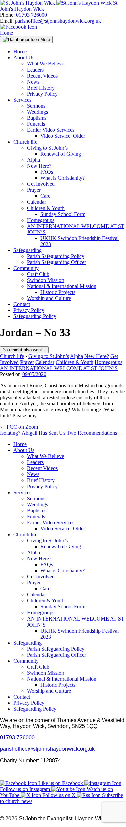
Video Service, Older (62, 136)
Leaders (35, 70)
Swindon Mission (45, 280)
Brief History (41, 88)
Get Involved (41, 184)
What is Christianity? (62, 178)
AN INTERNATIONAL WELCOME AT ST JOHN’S (59, 368)
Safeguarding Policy (34, 316)
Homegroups (40, 220)
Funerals (36, 124)
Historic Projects (57, 292)
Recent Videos (42, 76)
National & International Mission (61, 286)
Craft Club (38, 274)
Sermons (36, 106)
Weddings (37, 112)
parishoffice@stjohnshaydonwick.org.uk (58, 21)
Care (45, 196)
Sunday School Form (62, 214)
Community (26, 268)
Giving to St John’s (47, 148)
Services (22, 100)
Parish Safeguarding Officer (56, 262)
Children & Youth (46, 208)
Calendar (36, 202)
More (44, 39)
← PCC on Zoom (19, 427)
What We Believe (45, 63)
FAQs (46, 172)
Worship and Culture (49, 298)
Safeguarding (27, 250)
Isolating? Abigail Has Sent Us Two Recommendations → (62, 433)
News (33, 82)
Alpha (33, 160)
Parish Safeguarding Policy (55, 256)
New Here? (39, 166)
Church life (25, 142)
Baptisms (36, 118)
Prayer (34, 190)
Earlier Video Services (50, 130)
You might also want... (24, 349)
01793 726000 (31, 15)
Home (6, 33)
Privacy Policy (42, 94)
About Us (23, 57)
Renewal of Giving (60, 154)
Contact (21, 304)
